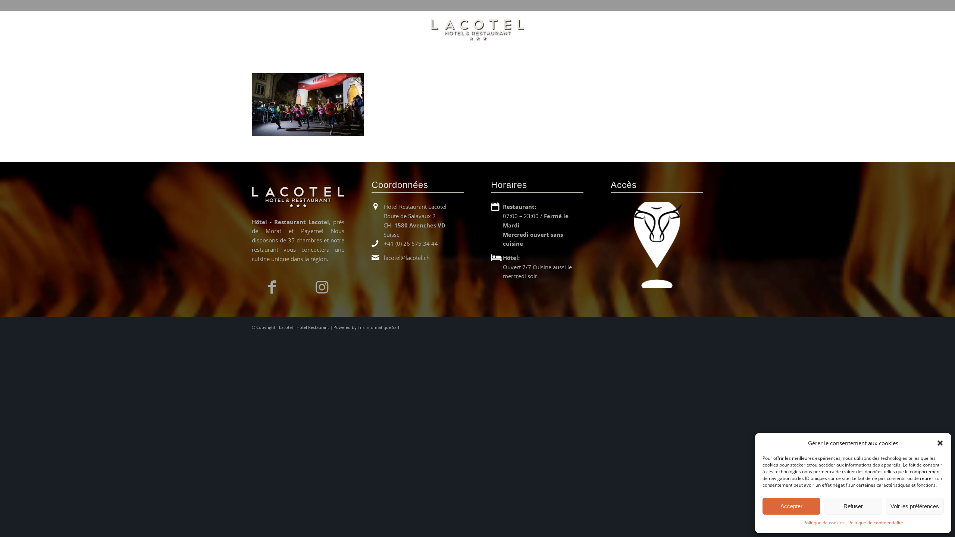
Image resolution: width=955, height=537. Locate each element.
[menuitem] (374, 58)
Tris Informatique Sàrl (378, 327)
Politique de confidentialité (875, 522)
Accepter (791, 506)
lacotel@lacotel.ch (407, 257)
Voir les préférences (914, 506)
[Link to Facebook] (275, 287)
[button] (940, 443)
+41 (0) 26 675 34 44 (411, 243)
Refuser (853, 506)
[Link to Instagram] (322, 287)
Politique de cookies (824, 522)
